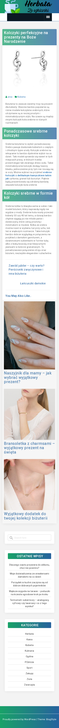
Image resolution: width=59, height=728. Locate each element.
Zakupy (30, 673)
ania (10, 97)
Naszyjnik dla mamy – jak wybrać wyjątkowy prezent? (27, 377)
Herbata (29, 634)
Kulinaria (29, 651)
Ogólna (29, 656)
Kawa (29, 639)
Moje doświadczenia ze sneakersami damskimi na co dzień (29, 575)
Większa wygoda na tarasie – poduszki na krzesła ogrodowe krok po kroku (29, 593)
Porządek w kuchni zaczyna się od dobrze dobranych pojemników (29, 584)
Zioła (29, 679)
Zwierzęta (29, 685)
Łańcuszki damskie (33, 283)
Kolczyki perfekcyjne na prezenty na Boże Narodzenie (26, 37)
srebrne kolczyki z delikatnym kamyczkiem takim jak (29, 175)
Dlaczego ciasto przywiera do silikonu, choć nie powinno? (29, 566)
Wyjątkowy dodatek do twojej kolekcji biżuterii (26, 516)
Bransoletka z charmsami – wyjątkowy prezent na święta (29, 447)
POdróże (29, 662)
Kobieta (21, 97)
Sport (30, 668)
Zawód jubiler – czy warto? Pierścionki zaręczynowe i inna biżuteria (26, 269)
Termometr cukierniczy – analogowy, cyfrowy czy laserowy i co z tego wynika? (29, 603)
